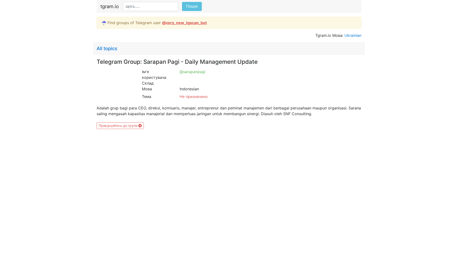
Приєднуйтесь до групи (118, 126)
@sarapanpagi (192, 71)
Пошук (192, 6)
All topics (107, 48)
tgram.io (109, 6)
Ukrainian (352, 35)
